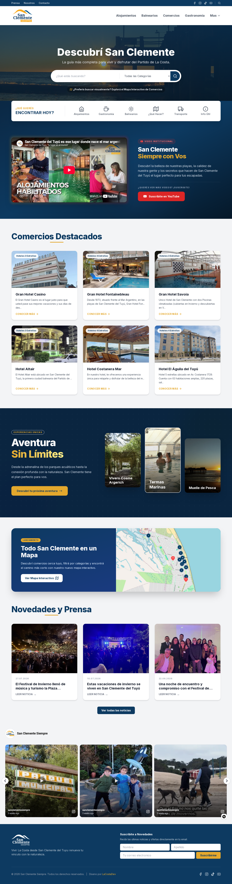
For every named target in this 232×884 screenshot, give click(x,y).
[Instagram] (200, 3)
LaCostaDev (109, 874)
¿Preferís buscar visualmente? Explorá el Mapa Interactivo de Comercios (117, 89)
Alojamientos (126, 15)
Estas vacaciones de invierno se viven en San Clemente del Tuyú (113, 686)
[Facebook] (194, 3)
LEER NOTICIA (26, 694)
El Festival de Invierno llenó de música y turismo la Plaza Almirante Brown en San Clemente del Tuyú (44, 690)
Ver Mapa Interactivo (39, 578)
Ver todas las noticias (116, 710)
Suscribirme (208, 855)
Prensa (15, 3)
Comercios (171, 15)
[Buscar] (219, 3)
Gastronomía (195, 15)
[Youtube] (211, 3)
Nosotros (29, 3)
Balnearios (149, 15)
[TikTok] (205, 3)
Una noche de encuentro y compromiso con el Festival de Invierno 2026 (184, 688)
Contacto (44, 3)
